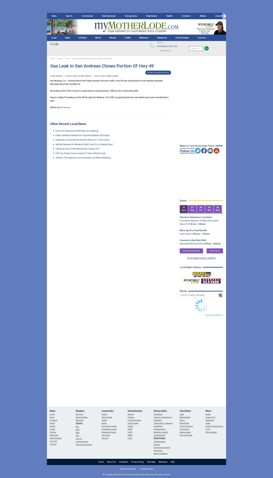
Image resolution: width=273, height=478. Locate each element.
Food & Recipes (134, 420)
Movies (131, 414)
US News (82, 38)
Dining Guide (131, 16)
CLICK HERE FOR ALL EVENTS (201, 258)
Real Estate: (160, 438)
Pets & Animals (186, 435)
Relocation (158, 451)
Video (208, 423)
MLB (77, 430)
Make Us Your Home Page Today (197, 145)
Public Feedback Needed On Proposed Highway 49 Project (82, 135)
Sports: (79, 423)
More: (208, 411)
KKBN (130, 435)
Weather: (80, 411)
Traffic (127, 38)
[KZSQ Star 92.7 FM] (190, 280)
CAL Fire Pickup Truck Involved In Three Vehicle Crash (80, 153)
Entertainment (109, 16)
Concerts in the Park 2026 (193, 240)
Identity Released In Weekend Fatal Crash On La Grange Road (84, 144)
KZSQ (130, 432)
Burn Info (173, 46)
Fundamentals (160, 442)
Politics (53, 432)
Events (104, 414)
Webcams (144, 38)
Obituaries (162, 38)
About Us (111, 462)
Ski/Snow (80, 420)
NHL (77, 436)
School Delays (182, 38)
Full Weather (162, 46)
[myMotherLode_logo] (136, 27)
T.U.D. (208, 429)
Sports (69, 16)
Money (112, 38)
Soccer (79, 439)
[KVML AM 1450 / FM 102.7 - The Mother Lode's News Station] (202, 273)
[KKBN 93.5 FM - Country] (211, 280)
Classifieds (220, 16)
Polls (130, 438)
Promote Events (186, 426)
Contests (186, 16)
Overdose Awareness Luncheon (196, 217)
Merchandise (185, 417)
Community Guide (109, 426)
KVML (130, 429)
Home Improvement (162, 448)
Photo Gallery (211, 432)
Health (169, 16)
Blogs (104, 423)
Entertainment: (135, 411)
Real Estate (151, 16)
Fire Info (105, 438)
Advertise (163, 462)
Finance (157, 445)
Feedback (123, 462)
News (54, 16)
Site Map (151, 462)
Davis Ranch (185, 234)
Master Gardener (160, 454)
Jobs (182, 414)
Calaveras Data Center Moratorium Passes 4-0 (77, 148)
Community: (108, 411)
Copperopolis (159, 435)
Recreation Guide (109, 432)
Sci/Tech (53, 441)
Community (87, 16)
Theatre (131, 417)
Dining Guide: (160, 411)
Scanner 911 (211, 417)
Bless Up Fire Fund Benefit (193, 230)
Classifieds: (185, 411)
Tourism (201, 38)
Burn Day (79, 414)
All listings (158, 414)
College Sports (82, 442)
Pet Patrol (106, 435)
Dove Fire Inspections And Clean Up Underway (76, 131)
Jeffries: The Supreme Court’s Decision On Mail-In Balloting (83, 157)
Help (173, 462)
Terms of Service (128, 469)
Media (203, 16)
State (67, 38)
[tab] (184, 209)
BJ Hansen (65, 107)
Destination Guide (109, 429)
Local (53, 38)
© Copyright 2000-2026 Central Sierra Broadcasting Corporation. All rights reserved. (136, 474)
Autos (182, 420)
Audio (208, 414)
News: (53, 411)
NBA (77, 433)
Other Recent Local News (68, 124)
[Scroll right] (224, 16)
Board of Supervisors (214, 426)
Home (101, 462)
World (98, 38)
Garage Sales (185, 432)
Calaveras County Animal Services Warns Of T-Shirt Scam (82, 140)
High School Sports (84, 445)
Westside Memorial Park (191, 243)
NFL (77, 427)
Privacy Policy (137, 462)
